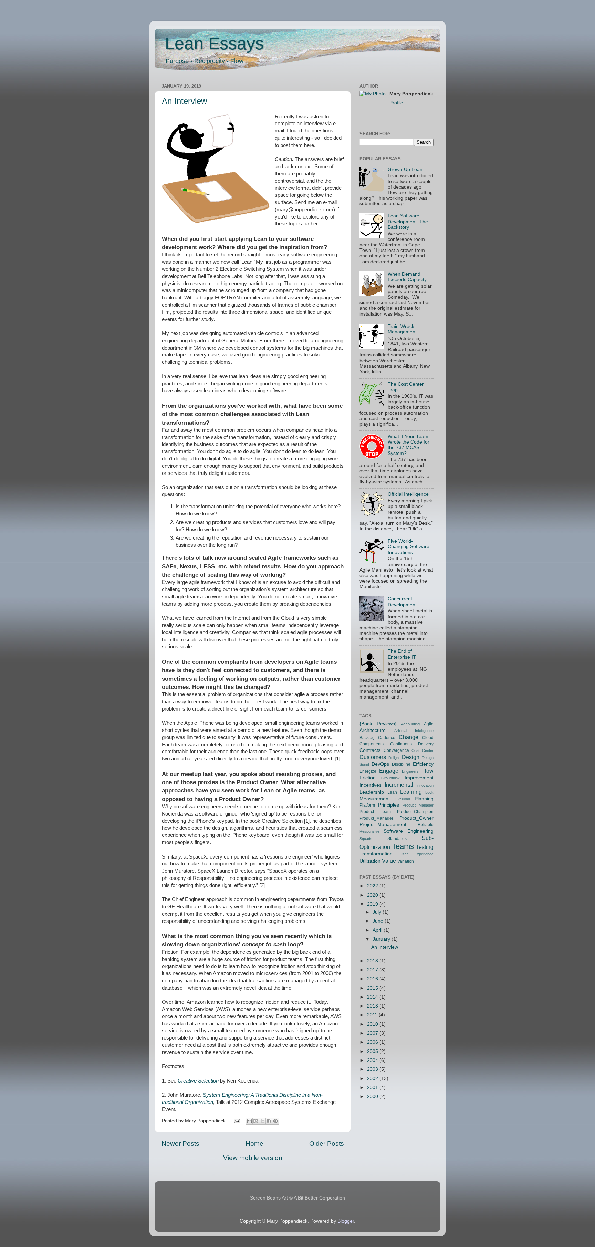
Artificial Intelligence (414, 730)
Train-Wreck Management (402, 329)
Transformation (376, 853)
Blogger (345, 1221)
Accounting (410, 724)
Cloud (428, 737)
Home (254, 1143)
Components (371, 744)
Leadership (371, 792)
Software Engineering (409, 831)
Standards (397, 838)
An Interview (184, 101)
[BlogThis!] (255, 1121)
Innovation (425, 785)
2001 (373, 1087)
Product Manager (418, 805)
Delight (394, 758)
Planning (424, 798)
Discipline (401, 764)
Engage (388, 771)
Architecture (372, 730)
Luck (429, 792)
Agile (429, 724)
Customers (372, 757)
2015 (373, 988)
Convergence (396, 750)
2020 (373, 895)
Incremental (399, 784)
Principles (388, 805)
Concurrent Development (402, 601)
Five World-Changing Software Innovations (408, 547)
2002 (373, 1078)
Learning (411, 792)
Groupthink (390, 778)
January (382, 939)
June (379, 921)
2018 (373, 960)
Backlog (367, 737)
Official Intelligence (408, 494)
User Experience (417, 854)
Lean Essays (214, 43)
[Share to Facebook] (268, 1121)
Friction (367, 777)
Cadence (386, 737)
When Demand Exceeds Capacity (407, 276)
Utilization (369, 861)
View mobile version (252, 1157)
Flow (427, 771)
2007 (373, 1033)
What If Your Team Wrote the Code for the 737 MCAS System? (408, 445)
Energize (367, 771)
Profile (396, 102)
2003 (373, 1069)
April (378, 930)
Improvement (419, 777)
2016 (373, 978)
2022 (373, 885)
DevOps (380, 764)
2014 (373, 997)
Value (389, 860)
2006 (373, 1042)
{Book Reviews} (378, 723)
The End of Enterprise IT (402, 654)
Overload (402, 799)
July (378, 912)
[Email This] (249, 1121)
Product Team (375, 811)
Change (408, 737)
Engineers (410, 771)
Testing (425, 847)
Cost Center (422, 750)
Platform (367, 805)
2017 (373, 969)
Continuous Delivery (412, 744)
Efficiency (423, 764)
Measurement (374, 798)
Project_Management (382, 824)
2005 (373, 1051)
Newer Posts (180, 1143)
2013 (373, 1006)
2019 (373, 904)
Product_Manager (376, 818)
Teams (403, 846)
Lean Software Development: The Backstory (408, 221)
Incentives (370, 785)
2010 (373, 1024)
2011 (373, 1014)
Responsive (369, 831)
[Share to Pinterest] (275, 1121)
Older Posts (326, 1143)
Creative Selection (198, 1081)
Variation (405, 861)
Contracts (369, 750)
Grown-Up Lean (405, 169)
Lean (392, 792)
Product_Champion (415, 811)
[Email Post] (237, 1120)
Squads (365, 838)
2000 (373, 1096)
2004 (373, 1060)
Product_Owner (416, 818)
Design (410, 757)
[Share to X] (262, 1121)
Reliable (426, 824)
